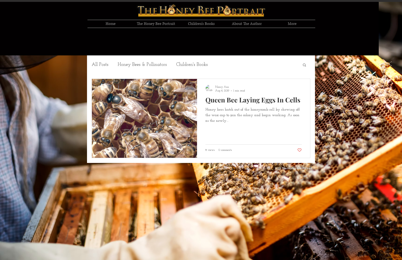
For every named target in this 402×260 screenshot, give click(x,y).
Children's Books (192, 64)
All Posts (100, 64)
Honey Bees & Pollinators (142, 64)
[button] (304, 65)
